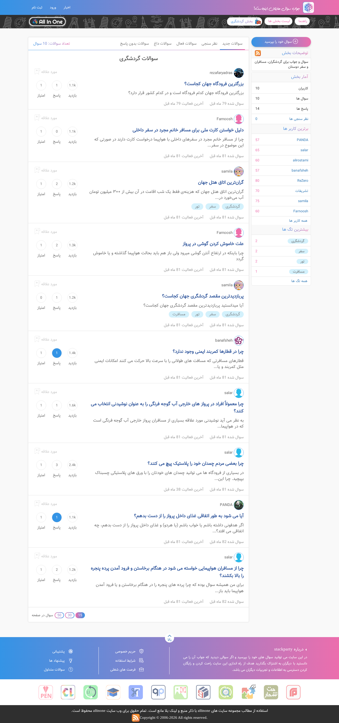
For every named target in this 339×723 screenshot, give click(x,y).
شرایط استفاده (125, 660)
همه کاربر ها (298, 220)
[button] (37, 7)
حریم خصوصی (125, 651)
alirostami (300, 160)
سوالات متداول (54, 669)
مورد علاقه (48, 72)
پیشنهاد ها (57, 660)
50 (59, 615)
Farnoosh (300, 211)
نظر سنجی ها (281, 119)
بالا (169, 640)
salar (304, 150)
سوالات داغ (162, 44)
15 (80, 615)
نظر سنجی (209, 44)
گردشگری (298, 241)
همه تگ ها (299, 281)
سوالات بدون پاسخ (134, 44)
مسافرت (299, 271)
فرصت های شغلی (123, 669)
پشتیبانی (58, 651)
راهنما (303, 21)
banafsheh (300, 170)
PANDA (302, 140)
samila (303, 201)
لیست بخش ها (279, 21)
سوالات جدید (232, 44)
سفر (302, 251)
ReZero (302, 180)
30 (70, 615)
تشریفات (301, 191)
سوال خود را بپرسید (279, 41)
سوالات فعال (186, 44)
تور (302, 261)
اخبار (67, 7)
